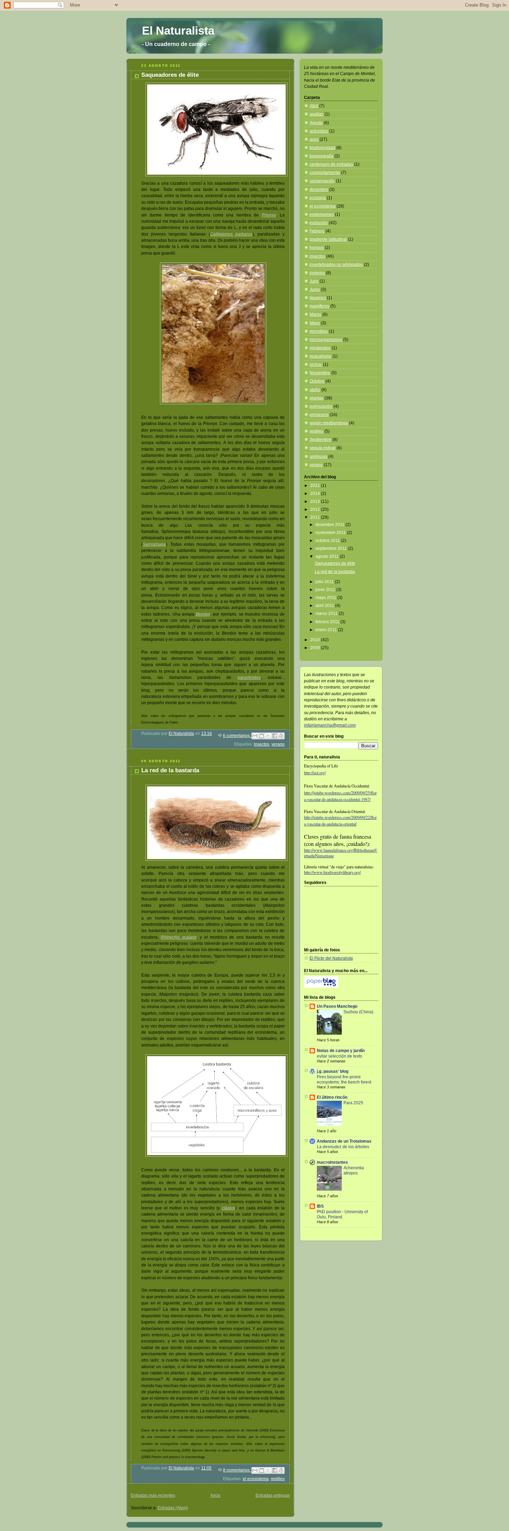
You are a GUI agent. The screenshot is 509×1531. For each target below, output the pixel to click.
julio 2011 (325, 581)
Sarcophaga (154, 544)
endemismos (322, 214)
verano (278, 744)
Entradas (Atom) (173, 1507)
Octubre (317, 381)
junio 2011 (325, 589)
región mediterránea (329, 423)
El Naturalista (178, 30)
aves (314, 139)
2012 (315, 509)
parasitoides (249, 677)
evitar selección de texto (339, 1056)
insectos (261, 744)
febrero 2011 (327, 621)
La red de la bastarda (170, 770)
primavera (319, 414)
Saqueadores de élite (170, 75)
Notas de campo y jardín (341, 1050)
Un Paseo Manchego (337, 1006)
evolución (319, 222)
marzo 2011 (327, 613)
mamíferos (319, 306)
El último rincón (332, 1097)
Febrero (317, 231)
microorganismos (326, 339)
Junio (315, 289)
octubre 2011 (328, 540)
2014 (315, 493)
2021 (315, 485)
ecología (318, 197)
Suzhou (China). (358, 1011)
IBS (320, 1206)
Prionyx (269, 215)
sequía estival (323, 447)
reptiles (278, 1478)
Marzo (315, 314)
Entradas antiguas (273, 1495)
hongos (317, 247)
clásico (228, 1208)
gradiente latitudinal (328, 239)
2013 (315, 501)
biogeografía (321, 156)
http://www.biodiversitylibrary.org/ (332, 872)
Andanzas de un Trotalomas (344, 1141)
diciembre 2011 (330, 524)
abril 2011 (325, 605)
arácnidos (319, 131)
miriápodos (320, 347)
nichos (316, 364)
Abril (314, 105)
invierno (317, 272)
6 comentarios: (237, 735)
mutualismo (320, 356)
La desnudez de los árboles (343, 1146)
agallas (316, 114)
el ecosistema (256, 1478)
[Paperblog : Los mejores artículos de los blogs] (321, 986)
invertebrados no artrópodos (336, 264)
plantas (316, 398)
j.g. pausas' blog (332, 1071)
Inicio (216, 1495)
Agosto (316, 122)
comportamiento (325, 172)
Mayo (315, 323)
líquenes (318, 297)
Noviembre (320, 372)
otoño (315, 389)
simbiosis (318, 456)
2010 (315, 639)
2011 (315, 517)
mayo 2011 (326, 597)
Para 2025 (353, 1102)
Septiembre (320, 439)
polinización (321, 406)
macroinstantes (332, 1162)
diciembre (319, 189)
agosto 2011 (327, 556)
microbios (319, 331)
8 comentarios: (237, 1470)
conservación (322, 180)
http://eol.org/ (315, 772)
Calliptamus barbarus (231, 234)
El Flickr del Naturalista (331, 958)
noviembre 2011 (331, 532)
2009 (315, 647)
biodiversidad (322, 147)
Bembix (203, 614)
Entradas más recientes (153, 1495)
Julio (314, 281)
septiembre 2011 (331, 548)
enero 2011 (326, 629)
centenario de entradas (331, 164)
